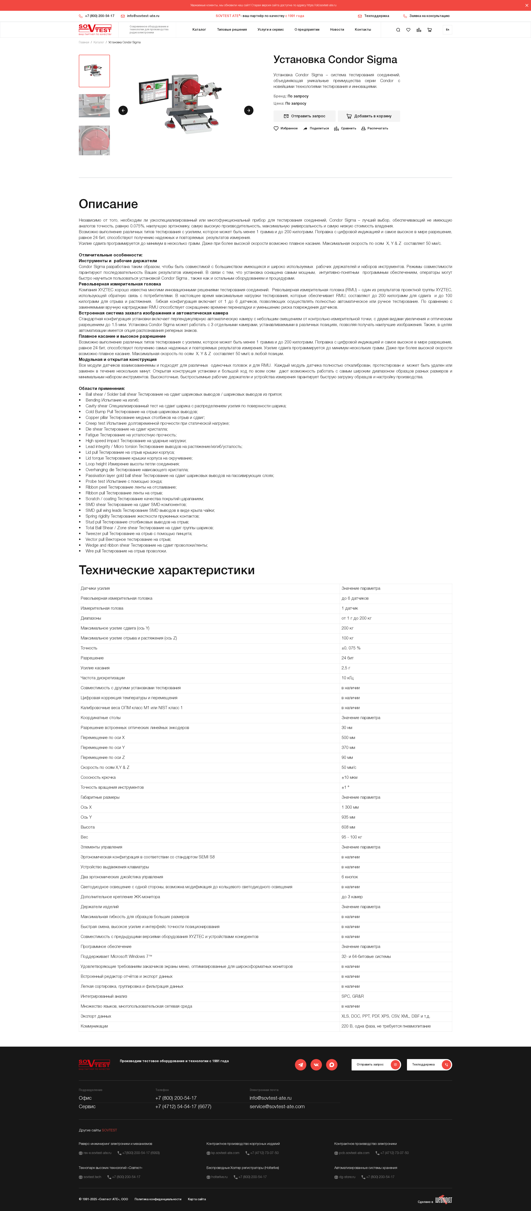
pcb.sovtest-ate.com (354, 1153)
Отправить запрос (308, 116)
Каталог (199, 29)
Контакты (363, 29)
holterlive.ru (219, 1177)
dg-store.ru (347, 1177)
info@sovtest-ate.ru (143, 16)
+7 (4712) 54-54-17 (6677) (183, 1107)
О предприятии (307, 29)
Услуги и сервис (271, 29)
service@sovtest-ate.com (277, 1107)
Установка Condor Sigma (124, 42)
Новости (337, 29)
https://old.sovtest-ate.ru (321, 5)
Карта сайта (197, 1199)
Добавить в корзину (372, 116)
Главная (84, 42)
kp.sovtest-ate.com (225, 1153)
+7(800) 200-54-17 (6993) (141, 1153)
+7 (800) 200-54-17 (99, 16)
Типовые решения (232, 29)
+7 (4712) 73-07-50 (264, 1153)
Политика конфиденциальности (158, 1199)
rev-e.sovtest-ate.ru (97, 1153)
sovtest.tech (92, 1177)
